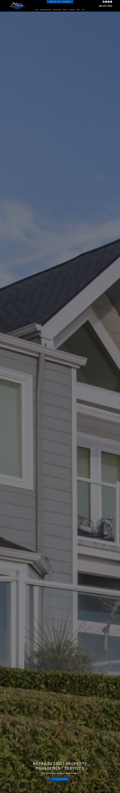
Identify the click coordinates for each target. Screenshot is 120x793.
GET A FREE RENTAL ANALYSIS (60, 779)
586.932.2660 (105, 5)
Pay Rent (59, 1)
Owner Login (52, 1)
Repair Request (67, 1)
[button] (103, 2)
